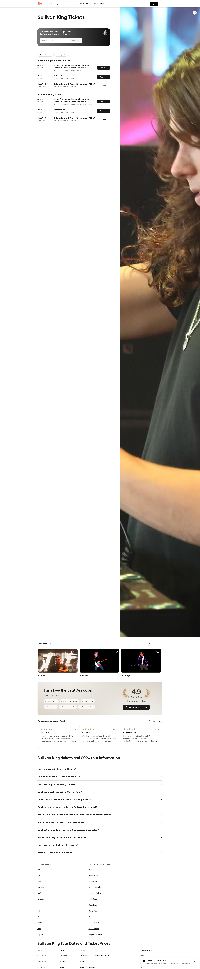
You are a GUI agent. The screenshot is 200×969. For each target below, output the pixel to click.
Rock (40, 869)
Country (41, 881)
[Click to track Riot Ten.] (74, 652)
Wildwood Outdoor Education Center (94, 955)
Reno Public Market (87, 967)
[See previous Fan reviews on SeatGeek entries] (149, 721)
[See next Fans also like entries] (160, 643)
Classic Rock (43, 917)
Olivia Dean (93, 911)
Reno (62, 967)
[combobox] (61, 4)
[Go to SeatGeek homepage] (41, 3)
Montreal (63, 961)
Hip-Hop (41, 887)
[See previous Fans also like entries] (149, 643)
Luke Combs (94, 929)
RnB (39, 893)
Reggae (41, 899)
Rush (91, 917)
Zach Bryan (93, 905)
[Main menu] (161, 3)
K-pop (40, 935)
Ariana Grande (95, 887)
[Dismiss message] (195, 961)
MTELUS (83, 961)
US (68, 60)
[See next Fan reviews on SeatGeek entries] (159, 721)
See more (72, 741)
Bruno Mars (93, 875)
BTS (90, 869)
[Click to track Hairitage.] (158, 652)
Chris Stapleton (95, 881)
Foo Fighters (94, 923)
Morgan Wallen (95, 893)
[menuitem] (81, 3)
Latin (40, 905)
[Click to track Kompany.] (116, 652)
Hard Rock (42, 923)
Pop (39, 875)
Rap (39, 929)
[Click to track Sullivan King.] (195, 13)
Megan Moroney (95, 935)
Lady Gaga (93, 899)
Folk (39, 911)
